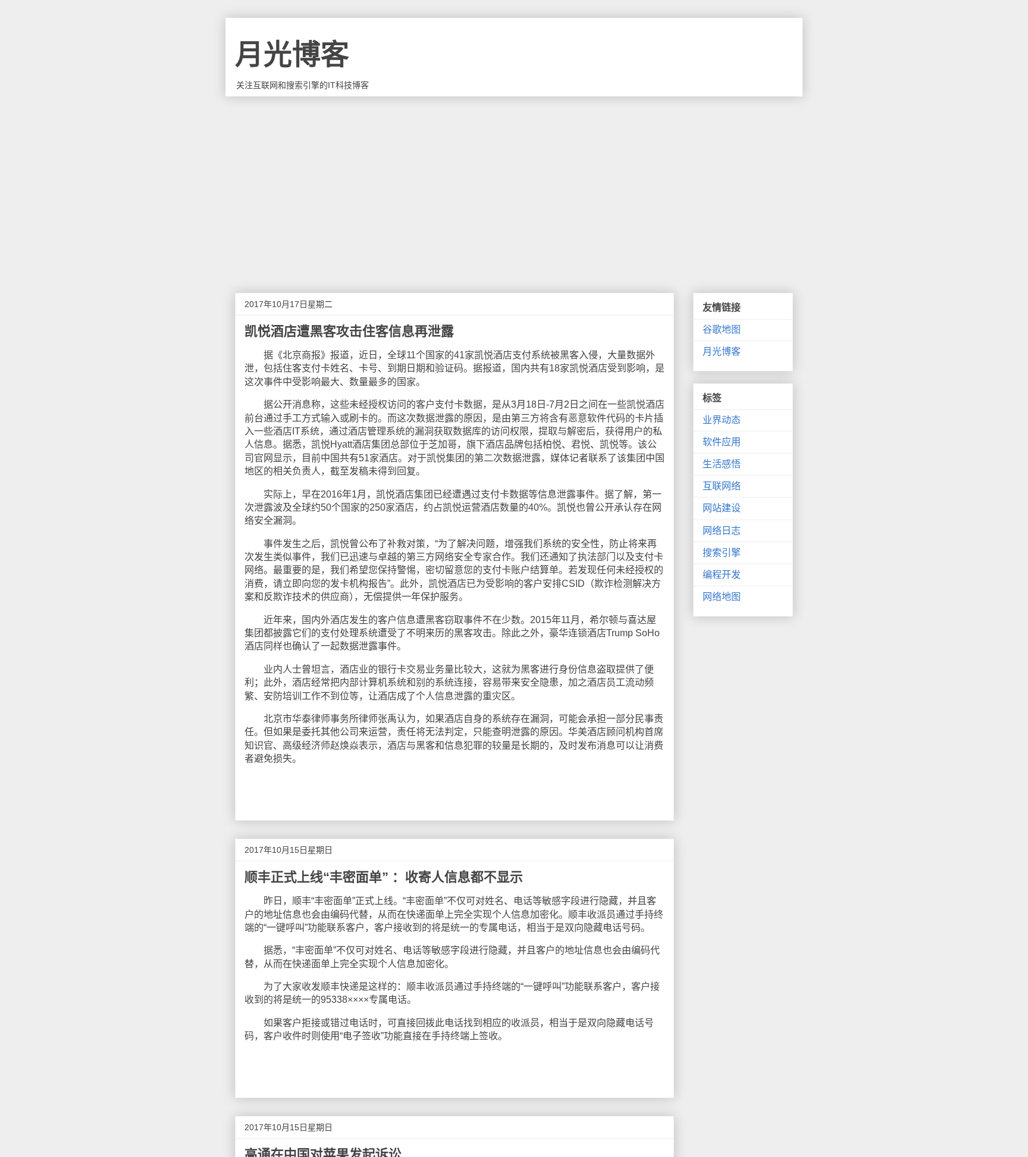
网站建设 (722, 508)
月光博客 (292, 54)
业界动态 (722, 420)
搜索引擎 (722, 553)
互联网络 (722, 486)
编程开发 (722, 575)
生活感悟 (722, 464)
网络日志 (722, 531)
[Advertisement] (514, 185)
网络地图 (722, 597)
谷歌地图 (722, 329)
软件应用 (722, 442)
